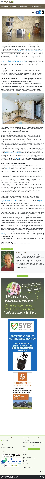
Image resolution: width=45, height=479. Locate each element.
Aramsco (33, 138)
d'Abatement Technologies (13, 152)
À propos (25, 454)
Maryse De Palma (27, 457)
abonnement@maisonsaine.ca (8, 442)
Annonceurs (25, 463)
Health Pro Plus (18, 158)
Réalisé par (38, 476)
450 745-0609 (5, 440)
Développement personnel (29, 458)
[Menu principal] (1, 2)
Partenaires (25, 461)
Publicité (25, 460)
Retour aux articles (7, 248)
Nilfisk (28, 155)
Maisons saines (41, 10)
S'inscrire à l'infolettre (22, 275)
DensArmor (39, 226)
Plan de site (25, 466)
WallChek (8, 168)
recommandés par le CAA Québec (8, 200)
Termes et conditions (27, 467)
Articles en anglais (27, 455)
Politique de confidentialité (29, 468)
